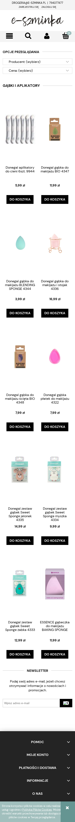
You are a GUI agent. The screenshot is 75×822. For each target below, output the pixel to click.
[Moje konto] (47, 36)
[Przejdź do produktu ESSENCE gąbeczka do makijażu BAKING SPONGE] (55, 583)
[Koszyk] (65, 35)
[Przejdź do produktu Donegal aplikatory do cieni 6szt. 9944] (20, 128)
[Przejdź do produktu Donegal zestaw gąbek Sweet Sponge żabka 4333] (20, 583)
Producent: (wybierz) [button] (24, 62)
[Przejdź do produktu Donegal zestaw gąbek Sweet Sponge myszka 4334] (55, 470)
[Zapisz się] (66, 703)
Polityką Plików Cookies (37, 810)
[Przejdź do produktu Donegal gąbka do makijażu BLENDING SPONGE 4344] (20, 242)
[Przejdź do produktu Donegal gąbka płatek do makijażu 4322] (55, 356)
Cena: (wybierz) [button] (21, 70)
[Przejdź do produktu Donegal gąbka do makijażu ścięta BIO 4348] (20, 356)
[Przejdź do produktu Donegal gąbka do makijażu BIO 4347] (55, 128)
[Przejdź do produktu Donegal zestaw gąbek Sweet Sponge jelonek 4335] (20, 470)
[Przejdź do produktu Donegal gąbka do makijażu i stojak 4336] (55, 242)
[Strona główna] (37, 19)
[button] (9, 36)
